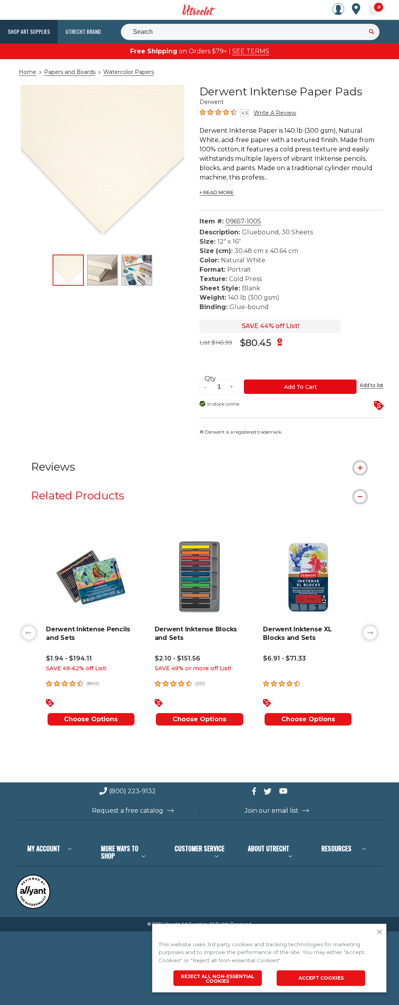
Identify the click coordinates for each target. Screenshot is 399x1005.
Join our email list (271, 811)
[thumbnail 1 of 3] (68, 270)
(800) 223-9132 (132, 791)
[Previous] (29, 633)
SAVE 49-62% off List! (76, 668)
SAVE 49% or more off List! (193, 668)
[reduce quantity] (206, 387)
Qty (210, 379)
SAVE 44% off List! (270, 326)
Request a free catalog (127, 811)
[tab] (199, 466)
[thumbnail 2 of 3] (102, 270)
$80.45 (255, 342)
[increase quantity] (232, 387)
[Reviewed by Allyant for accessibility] (33, 907)
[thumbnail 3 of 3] (136, 270)
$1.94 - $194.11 (69, 658)
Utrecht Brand (83, 31)
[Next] (370, 633)
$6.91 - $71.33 (284, 658)
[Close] (379, 932)
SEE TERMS (250, 51)
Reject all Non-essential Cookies (217, 978)
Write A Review (275, 112)
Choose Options (91, 719)
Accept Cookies (321, 978)
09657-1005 (243, 221)
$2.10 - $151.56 (177, 658)
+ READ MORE (217, 192)
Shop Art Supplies (29, 31)
